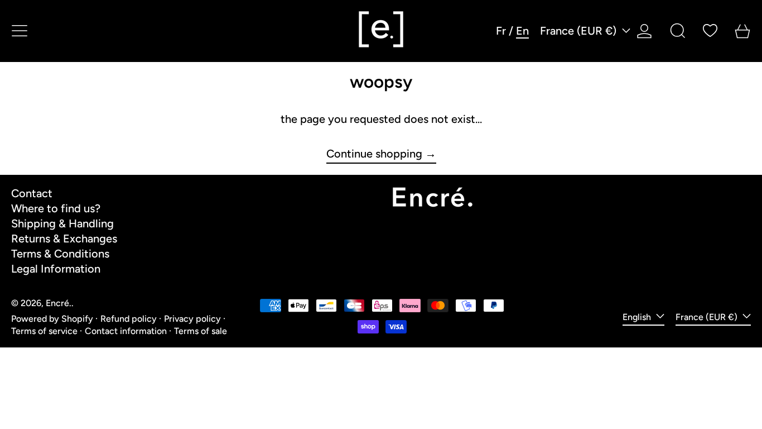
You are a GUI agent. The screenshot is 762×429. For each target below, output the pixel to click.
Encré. (58, 303)
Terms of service (44, 331)
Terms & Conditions (60, 253)
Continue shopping (374, 153)
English (638, 317)
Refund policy (128, 318)
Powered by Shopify (52, 318)
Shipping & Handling (62, 223)
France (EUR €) (579, 30)
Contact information (126, 331)
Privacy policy (192, 318)
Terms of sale (200, 331)
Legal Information (55, 268)
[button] (677, 30)
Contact (31, 193)
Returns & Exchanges (64, 238)
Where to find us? (55, 208)
